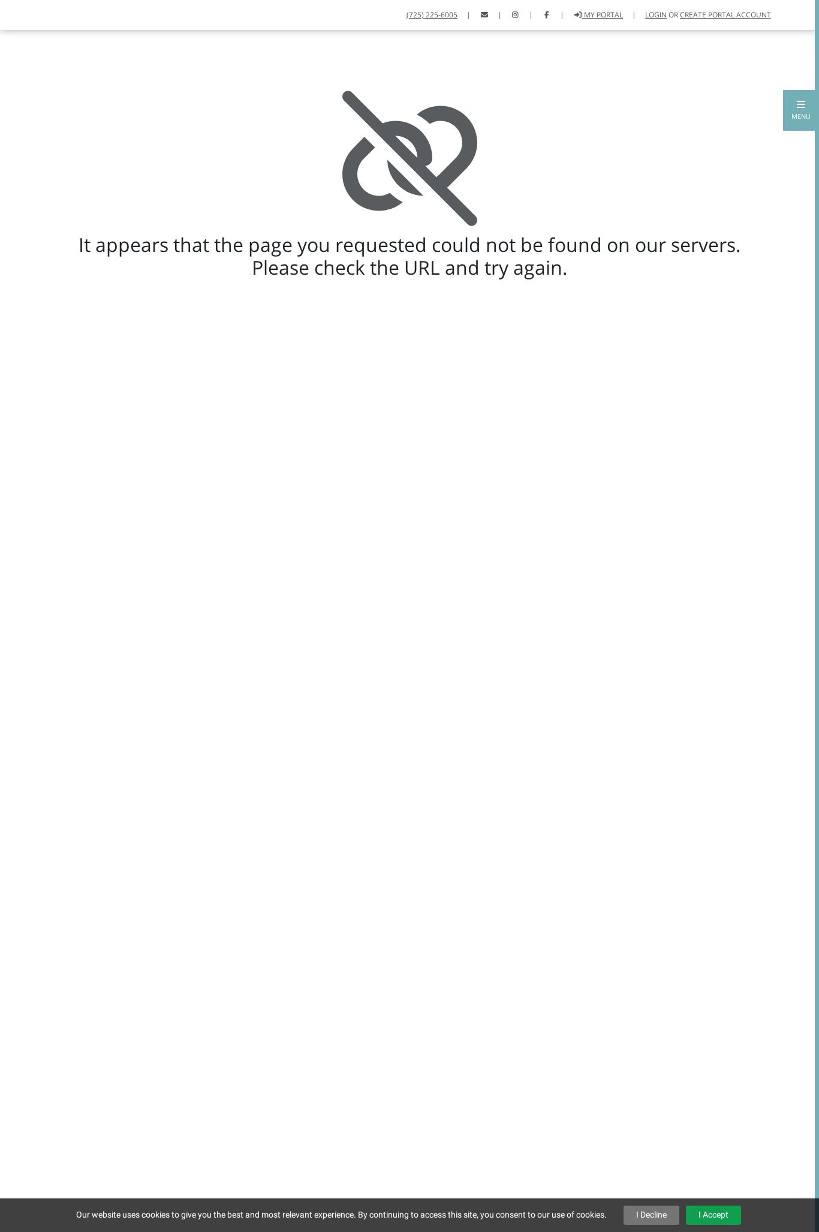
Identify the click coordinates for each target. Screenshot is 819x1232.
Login (656, 15)
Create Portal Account (725, 15)
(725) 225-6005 (432, 15)
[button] (801, 110)
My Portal (602, 15)
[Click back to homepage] (24, 13)
